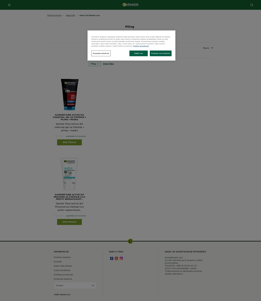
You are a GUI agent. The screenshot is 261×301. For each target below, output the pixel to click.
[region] (131, 45)
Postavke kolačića (101, 53)
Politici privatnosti (141, 46)
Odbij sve (138, 53)
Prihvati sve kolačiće (160, 53)
